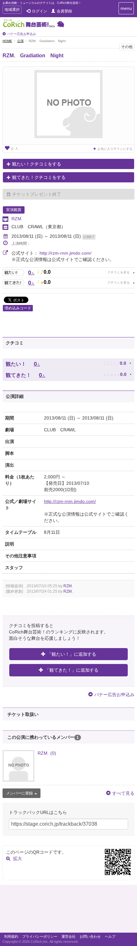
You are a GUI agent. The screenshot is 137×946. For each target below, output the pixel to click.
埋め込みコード (17, 308)
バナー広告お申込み (21, 34)
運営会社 (68, 936)
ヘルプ (110, 936)
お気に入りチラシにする (115, 149)
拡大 (17, 858)
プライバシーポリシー (39, 936)
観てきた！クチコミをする (39, 177)
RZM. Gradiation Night (33, 55)
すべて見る (123, 793)
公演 (20, 41)
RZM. (17, 218)
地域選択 (12, 10)
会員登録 (64, 11)
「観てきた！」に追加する (71, 670)
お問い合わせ (90, 936)
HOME (7, 41)
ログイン (39, 11)
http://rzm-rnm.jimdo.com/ (65, 253)
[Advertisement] (68, 910)
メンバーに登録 (19, 793)
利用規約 (11, 936)
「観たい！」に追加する (71, 654)
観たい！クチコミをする (36, 163)
